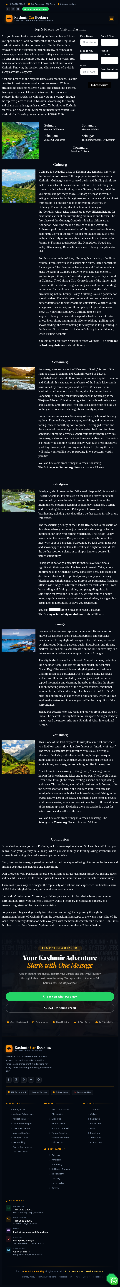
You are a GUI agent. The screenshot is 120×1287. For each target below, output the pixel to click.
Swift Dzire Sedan (60, 1109)
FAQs (92, 1128)
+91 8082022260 (17, 4)
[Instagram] (13, 9)
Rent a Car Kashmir (22, 1147)
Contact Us (96, 1142)
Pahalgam (56, 1159)
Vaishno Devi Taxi (21, 1133)
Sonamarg (57, 1164)
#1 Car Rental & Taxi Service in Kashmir (84, 1271)
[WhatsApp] (24, 1080)
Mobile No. (86, 50)
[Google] (39, 1080)
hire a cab (55, 340)
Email (83, 65)
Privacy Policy (28, 1277)
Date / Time (107, 36)
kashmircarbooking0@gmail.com (31, 1232)
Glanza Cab (57, 1114)
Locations (95, 1133)
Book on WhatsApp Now (62, 996)
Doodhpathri (58, 1173)
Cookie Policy (65, 1277)
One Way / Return (21, 1128)
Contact (86, 1277)
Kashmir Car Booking (15, 114)
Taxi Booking (19, 1142)
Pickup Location (106, 52)
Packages (95, 1119)
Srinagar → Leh (20, 1137)
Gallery (93, 1114)
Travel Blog (95, 1137)
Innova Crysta (58, 1123)
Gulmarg (56, 1155)
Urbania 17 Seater (60, 1137)
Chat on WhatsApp (37, 9)
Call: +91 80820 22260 (62, 1008)
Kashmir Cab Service (23, 1114)
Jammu (55, 1188)
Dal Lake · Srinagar (61, 1169)
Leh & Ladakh (58, 1183)
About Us (95, 1109)
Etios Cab (56, 1119)
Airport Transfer (20, 1119)
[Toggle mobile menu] (111, 18)
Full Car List (57, 1142)
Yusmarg (56, 1178)
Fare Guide (95, 1123)
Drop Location (109, 69)
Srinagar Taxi (19, 1109)
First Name (86, 36)
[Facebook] (8, 9)
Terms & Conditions (47, 1277)
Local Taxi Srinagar (22, 1123)
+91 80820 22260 (22, 1209)
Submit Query (99, 85)
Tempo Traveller (60, 1133)
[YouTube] (18, 9)
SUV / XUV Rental (60, 1128)
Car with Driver (20, 1151)
